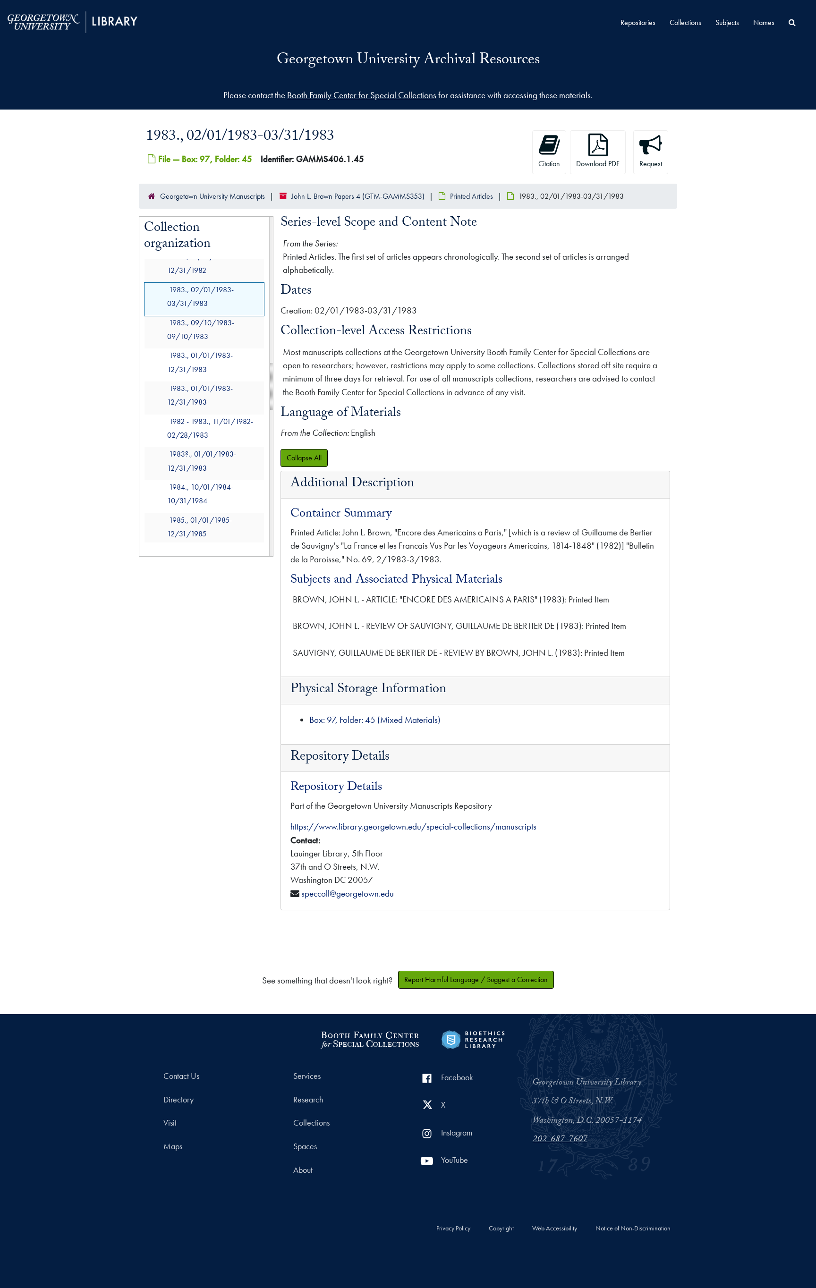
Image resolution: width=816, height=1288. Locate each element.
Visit (170, 1123)
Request (650, 164)
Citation (549, 164)
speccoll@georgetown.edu (347, 893)
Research (308, 1099)
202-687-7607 (560, 1139)
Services (307, 1076)
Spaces (305, 1146)
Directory (178, 1099)
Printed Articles (471, 196)
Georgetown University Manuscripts (212, 196)
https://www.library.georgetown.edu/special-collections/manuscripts (413, 826)
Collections (685, 22)
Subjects (727, 22)
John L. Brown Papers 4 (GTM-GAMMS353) (358, 196)
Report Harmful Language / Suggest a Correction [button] (476, 979)
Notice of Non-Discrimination (633, 1228)
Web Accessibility (554, 1228)
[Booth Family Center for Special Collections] (369, 1038)
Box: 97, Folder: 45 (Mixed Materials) (375, 720)
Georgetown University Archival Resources (408, 61)
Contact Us (181, 1076)
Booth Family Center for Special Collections (361, 95)
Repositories (637, 22)
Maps (172, 1146)
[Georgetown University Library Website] (72, 21)
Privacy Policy (453, 1228)
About (303, 1170)
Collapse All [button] (304, 458)
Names (763, 22)
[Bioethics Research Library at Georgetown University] (473, 1038)
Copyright (501, 1228)
